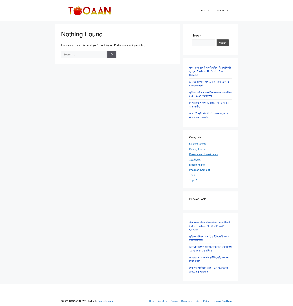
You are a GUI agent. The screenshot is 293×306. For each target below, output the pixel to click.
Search (196, 35)
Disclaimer (186, 301)
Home (152, 301)
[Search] (111, 54)
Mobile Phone (197, 164)
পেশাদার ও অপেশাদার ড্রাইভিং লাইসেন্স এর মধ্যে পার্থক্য (208, 104)
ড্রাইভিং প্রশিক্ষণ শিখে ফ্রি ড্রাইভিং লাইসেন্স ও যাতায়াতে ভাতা (209, 83)
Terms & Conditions (222, 301)
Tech (192, 175)
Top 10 (202, 10)
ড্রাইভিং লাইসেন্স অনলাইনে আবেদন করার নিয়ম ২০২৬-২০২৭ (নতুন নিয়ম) (210, 94)
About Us (162, 301)
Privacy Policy (202, 301)
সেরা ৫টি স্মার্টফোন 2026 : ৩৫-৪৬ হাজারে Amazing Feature (208, 115)
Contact (174, 301)
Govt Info (220, 10)
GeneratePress (105, 301)
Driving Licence (198, 149)
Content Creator (198, 144)
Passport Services (199, 170)
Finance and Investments (203, 154)
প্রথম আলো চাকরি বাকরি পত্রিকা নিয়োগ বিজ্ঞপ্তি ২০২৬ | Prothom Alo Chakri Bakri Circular (210, 71)
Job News (195, 159)
